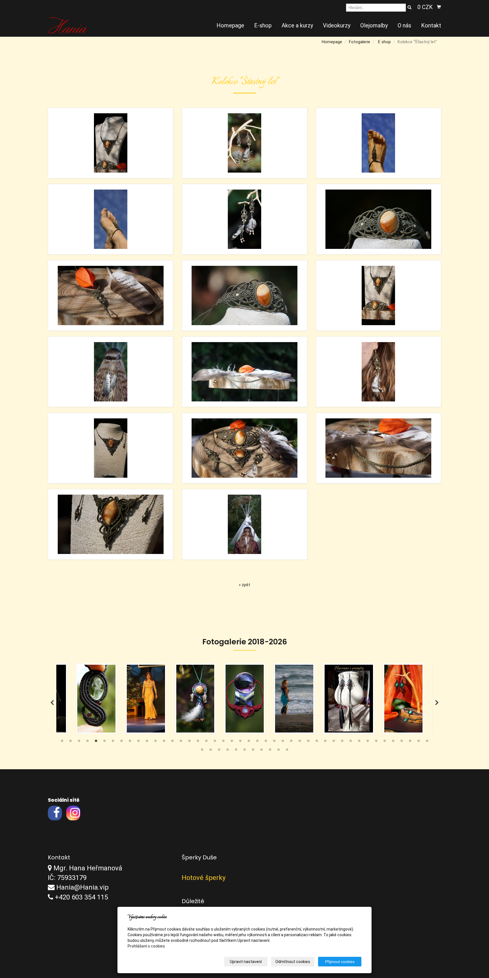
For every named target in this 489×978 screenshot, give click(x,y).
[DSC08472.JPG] (244, 143)
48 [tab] (227, 751)
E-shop (263, 25)
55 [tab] (287, 751)
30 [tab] (308, 742)
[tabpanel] (244, 698)
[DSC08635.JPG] (378, 448)
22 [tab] (240, 742)
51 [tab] (253, 751)
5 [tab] (96, 742)
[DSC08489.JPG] (244, 219)
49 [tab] (236, 751)
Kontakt (431, 25)
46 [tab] (210, 751)
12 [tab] (155, 742)
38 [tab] (376, 742)
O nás (404, 25)
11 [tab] (147, 742)
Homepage (230, 25)
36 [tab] (359, 742)
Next (437, 703)
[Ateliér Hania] (68, 24)
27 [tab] (283, 742)
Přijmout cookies (340, 961)
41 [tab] (401, 742)
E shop (384, 41)
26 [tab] (274, 742)
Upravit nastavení (246, 961)
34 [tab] (342, 742)
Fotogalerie (359, 41)
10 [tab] (138, 742)
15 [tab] (181, 742)
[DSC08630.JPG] (378, 295)
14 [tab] (172, 742)
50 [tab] (244, 751)
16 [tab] (189, 742)
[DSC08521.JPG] (110, 524)
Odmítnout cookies (292, 961)
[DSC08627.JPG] (110, 143)
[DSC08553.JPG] (378, 371)
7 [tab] (113, 742)
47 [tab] (219, 751)
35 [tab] (350, 742)
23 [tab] (249, 742)
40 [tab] (393, 742)
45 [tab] (202, 751)
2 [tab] (70, 742)
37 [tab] (367, 742)
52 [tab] (261, 751)
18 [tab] (206, 742)
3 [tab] (79, 742)
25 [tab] (266, 742)
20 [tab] (223, 742)
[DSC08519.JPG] (110, 448)
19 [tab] (215, 742)
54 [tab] (278, 751)
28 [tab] (291, 742)
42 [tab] (410, 742)
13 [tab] (164, 742)
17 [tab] (198, 742)
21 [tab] (232, 742)
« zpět (244, 585)
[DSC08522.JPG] (378, 219)
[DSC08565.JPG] (110, 371)
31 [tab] (316, 742)
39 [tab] (384, 742)
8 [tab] (121, 742)
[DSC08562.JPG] (244, 524)
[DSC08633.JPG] (244, 448)
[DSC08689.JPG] (110, 219)
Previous (52, 703)
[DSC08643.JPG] (110, 295)
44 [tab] (427, 742)
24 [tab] (257, 742)
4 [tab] (87, 742)
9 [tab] (130, 742)
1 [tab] (62, 742)
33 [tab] (333, 742)
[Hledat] (409, 8)
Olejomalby (374, 25)
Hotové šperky (204, 878)
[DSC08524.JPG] (244, 295)
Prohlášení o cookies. (147, 946)
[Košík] (439, 7)
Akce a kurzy (297, 25)
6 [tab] (104, 742)
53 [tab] (270, 751)
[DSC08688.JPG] (378, 143)
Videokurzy (336, 25)
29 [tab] (300, 742)
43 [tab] (418, 742)
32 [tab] (325, 742)
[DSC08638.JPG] (244, 371)
